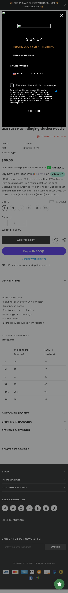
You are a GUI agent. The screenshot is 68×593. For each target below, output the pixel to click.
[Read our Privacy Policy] (56, 91)
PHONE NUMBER (19, 65)
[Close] (62, 15)
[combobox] (17, 73)
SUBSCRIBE (34, 111)
